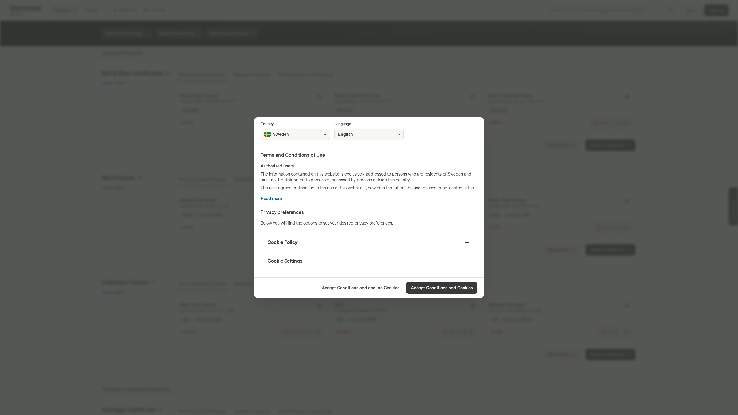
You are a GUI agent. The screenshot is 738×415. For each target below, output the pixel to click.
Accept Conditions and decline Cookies (360, 288)
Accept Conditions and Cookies (442, 288)
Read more (271, 198)
